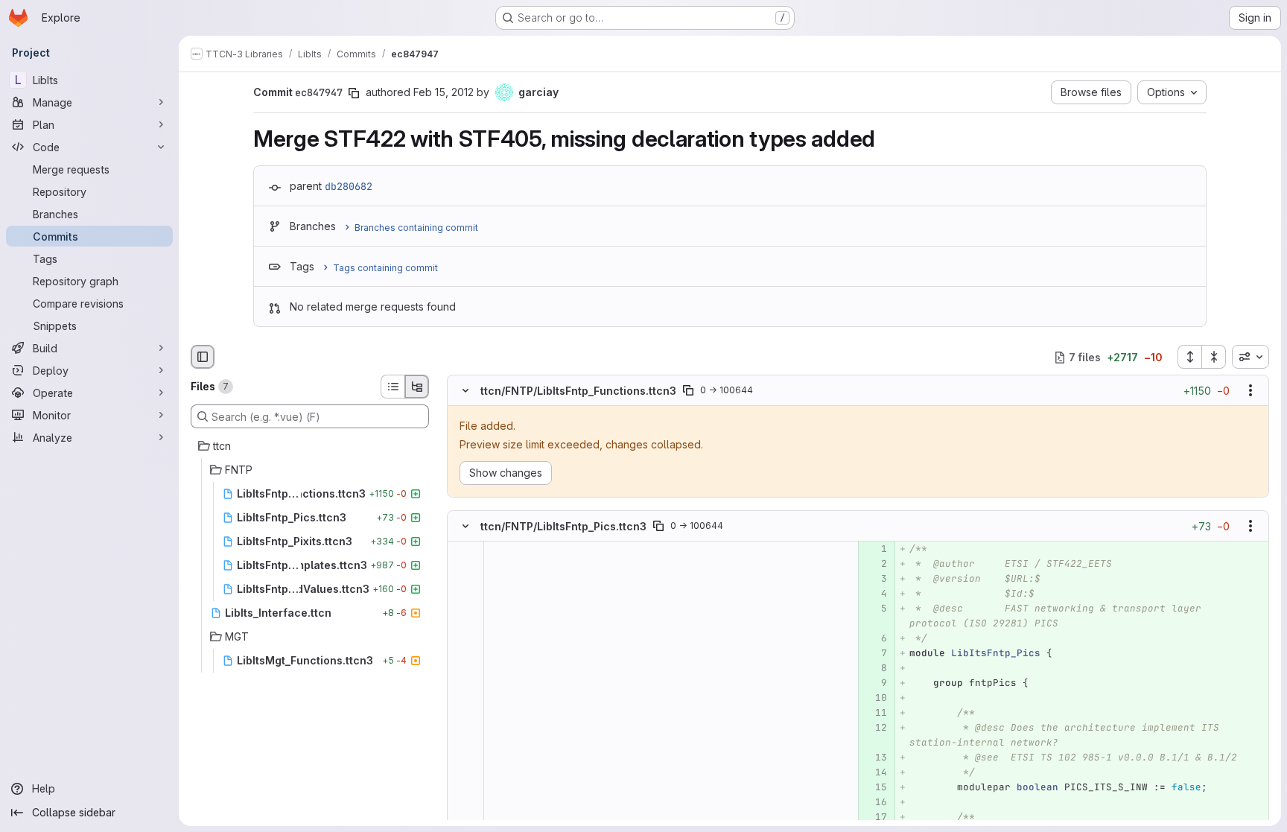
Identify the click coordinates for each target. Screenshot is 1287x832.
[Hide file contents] (465, 391)
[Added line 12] (874, 727)
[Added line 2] (874, 563)
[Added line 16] (874, 802)
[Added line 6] (874, 638)
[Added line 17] (874, 817)
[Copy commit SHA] (354, 93)
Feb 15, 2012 (443, 92)
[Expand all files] (1189, 357)
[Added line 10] (874, 697)
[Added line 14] (874, 772)
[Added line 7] (874, 653)
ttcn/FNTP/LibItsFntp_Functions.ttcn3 (578, 390)
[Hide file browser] (202, 357)
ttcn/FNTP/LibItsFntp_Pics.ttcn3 (563, 525)
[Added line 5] (874, 608)
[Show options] (1250, 391)
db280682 (348, 186)
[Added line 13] (874, 757)
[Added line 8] (874, 668)
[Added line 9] (874, 683)
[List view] (392, 386)
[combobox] (1250, 357)
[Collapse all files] (1214, 357)
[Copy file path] (688, 391)
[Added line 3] (874, 578)
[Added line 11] (874, 712)
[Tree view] (417, 386)
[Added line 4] (874, 593)
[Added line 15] (874, 787)
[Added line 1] (874, 549)
